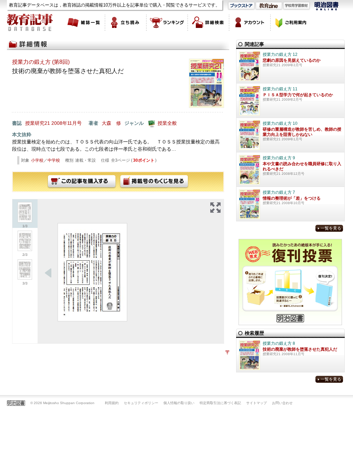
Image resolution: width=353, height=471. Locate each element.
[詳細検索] (208, 22)
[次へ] (48, 273)
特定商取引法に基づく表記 (220, 403)
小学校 (37, 160)
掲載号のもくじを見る (154, 182)
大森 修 (111, 123)
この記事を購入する (81, 182)
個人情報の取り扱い (178, 403)
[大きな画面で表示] (215, 207)
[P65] (92, 272)
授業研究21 (37, 123)
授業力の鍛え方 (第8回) (41, 62)
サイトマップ (256, 403)
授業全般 (167, 123)
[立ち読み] (126, 22)
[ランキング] (167, 22)
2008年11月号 (66, 123)
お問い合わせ (282, 403)
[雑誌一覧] (84, 22)
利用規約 (112, 403)
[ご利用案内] (291, 22)
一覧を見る (331, 228)
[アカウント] (250, 22)
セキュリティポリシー (141, 403)
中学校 (54, 160)
